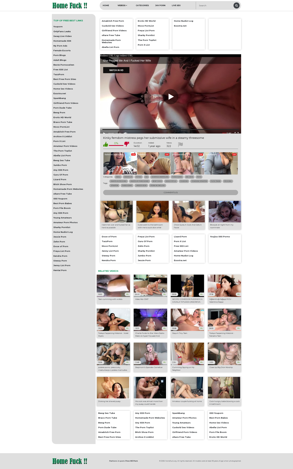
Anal (118, 177)
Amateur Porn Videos (65, 146)
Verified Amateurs (160, 177)
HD (146, 177)
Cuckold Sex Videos (64, 84)
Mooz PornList (61, 127)
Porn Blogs (59, 55)
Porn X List (59, 141)
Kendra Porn (60, 256)
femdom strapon (199, 181)
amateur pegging (119, 181)
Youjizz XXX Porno (220, 236)
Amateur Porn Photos (65, 222)
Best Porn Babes (62, 203)
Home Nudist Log (63, 232)
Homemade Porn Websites (68, 189)
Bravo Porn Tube (62, 122)
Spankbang (59, 98)
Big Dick (189, 177)
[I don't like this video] (126, 145)
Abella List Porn (62, 155)
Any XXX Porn (60, 170)
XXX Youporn (60, 199)
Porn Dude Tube (62, 108)
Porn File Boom (62, 208)
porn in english (157, 185)
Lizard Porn (59, 179)
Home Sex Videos (63, 89)
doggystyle (171, 181)
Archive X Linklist (62, 136)
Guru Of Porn (60, 175)
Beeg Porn (59, 112)
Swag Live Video (62, 36)
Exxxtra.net (59, 93)
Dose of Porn (60, 246)
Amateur (128, 177)
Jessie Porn (59, 237)
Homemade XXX (62, 41)
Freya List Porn (61, 251)
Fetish (138, 177)
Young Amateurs (62, 218)
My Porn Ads (60, 46)
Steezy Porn (60, 261)
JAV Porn (160, 5)
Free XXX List (60, 69)
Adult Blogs (59, 60)
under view (141, 185)
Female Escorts (62, 50)
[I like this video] (105, 145)
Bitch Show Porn (62, 184)
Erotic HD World (62, 117)
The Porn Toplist (62, 151)
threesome (127, 185)
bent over (157, 181)
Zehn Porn (59, 242)
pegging (228, 181)
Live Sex (176, 5)
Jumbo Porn (60, 165)
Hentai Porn (60, 270)
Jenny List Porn (61, 265)
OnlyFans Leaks (62, 31)
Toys (199, 177)
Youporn (58, 26)
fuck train (215, 181)
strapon (114, 185)
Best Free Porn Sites (64, 79)
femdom (184, 181)
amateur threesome (139, 181)
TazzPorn (58, 74)
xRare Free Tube (62, 194)
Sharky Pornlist (61, 227)
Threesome (177, 177)
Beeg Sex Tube (61, 160)
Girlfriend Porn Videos (65, 103)
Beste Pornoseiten (63, 65)
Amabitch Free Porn (64, 132)
